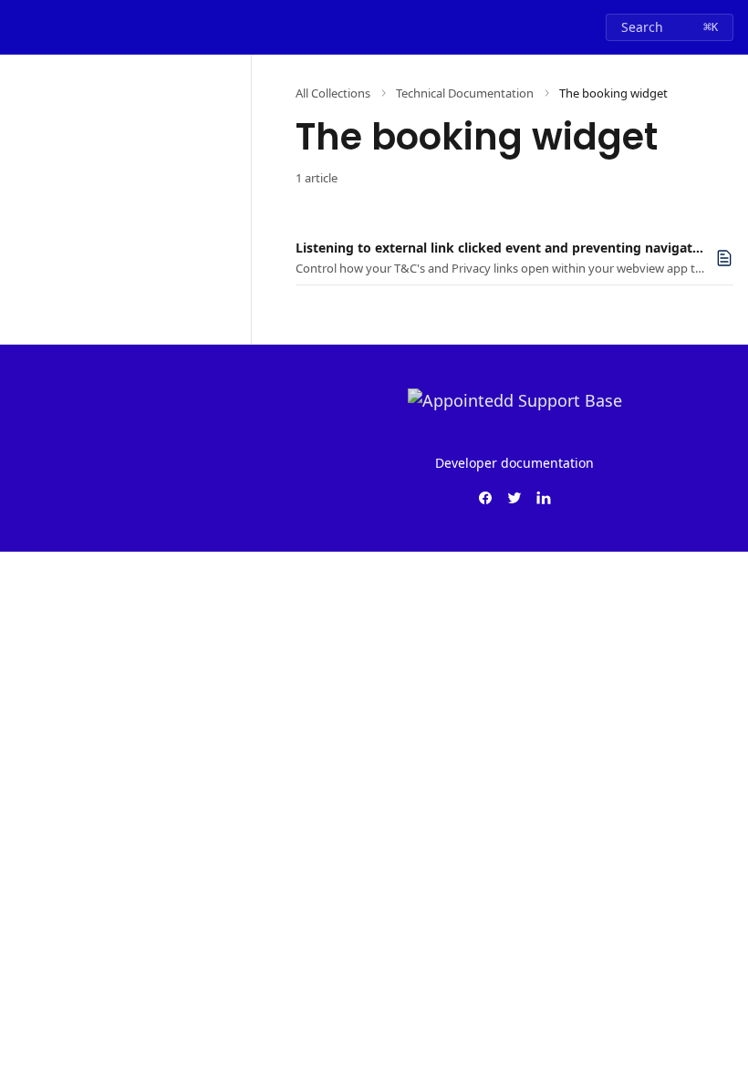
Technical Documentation (465, 93)
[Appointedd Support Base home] (18, 27)
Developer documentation (514, 462)
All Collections (333, 93)
